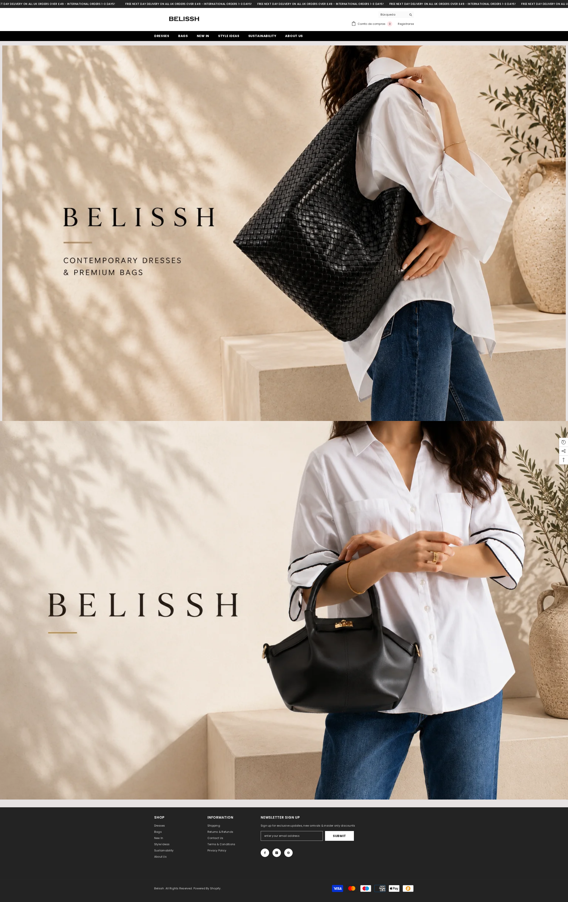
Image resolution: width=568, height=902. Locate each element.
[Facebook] (265, 853)
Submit (339, 836)
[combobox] (392, 14)
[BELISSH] (284, 233)
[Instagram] (276, 853)
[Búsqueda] (396, 14)
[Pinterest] (288, 853)
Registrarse (406, 24)
